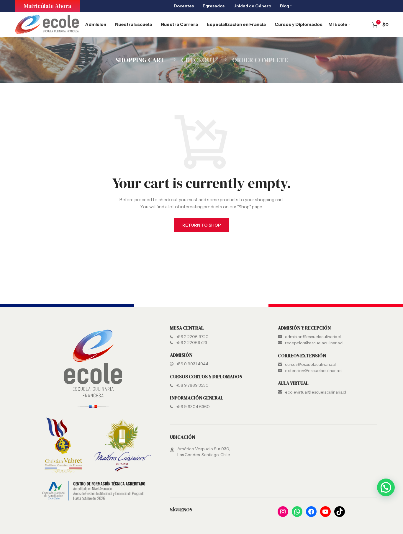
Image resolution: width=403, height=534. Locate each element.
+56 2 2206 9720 (192, 336)
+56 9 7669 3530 (192, 385)
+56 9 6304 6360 (193, 406)
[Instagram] (283, 511)
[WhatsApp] (297, 511)
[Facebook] (311, 511)
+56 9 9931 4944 (192, 363)
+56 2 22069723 (191, 342)
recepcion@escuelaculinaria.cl (314, 342)
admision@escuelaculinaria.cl (313, 336)
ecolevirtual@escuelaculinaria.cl (315, 392)
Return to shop (201, 225)
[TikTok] (339, 511)
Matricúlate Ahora (47, 6)
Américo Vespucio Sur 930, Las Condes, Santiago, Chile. (204, 451)
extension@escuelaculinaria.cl (314, 370)
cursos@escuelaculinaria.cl (310, 364)
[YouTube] (325, 511)
